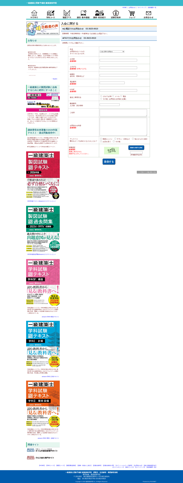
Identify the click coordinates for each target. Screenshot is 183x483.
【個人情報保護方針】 (150, 465)
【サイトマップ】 (140, 467)
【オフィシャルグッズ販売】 (124, 465)
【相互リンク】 (129, 467)
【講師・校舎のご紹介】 (84, 465)
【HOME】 (41, 465)
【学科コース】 (50, 465)
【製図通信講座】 (71, 465)
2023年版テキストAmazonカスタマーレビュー (41, 201)
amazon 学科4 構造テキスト (50, 316)
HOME (124, 7)
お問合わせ (132, 7)
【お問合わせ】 (138, 465)
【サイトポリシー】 (118, 467)
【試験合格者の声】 (108, 465)
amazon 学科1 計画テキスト (50, 376)
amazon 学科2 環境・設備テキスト (48, 438)
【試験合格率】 (97, 465)
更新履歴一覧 (152, 7)
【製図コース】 (60, 465)
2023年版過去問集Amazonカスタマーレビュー (41, 254)
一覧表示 (54, 79)
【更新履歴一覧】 (151, 467)
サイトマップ (142, 7)
